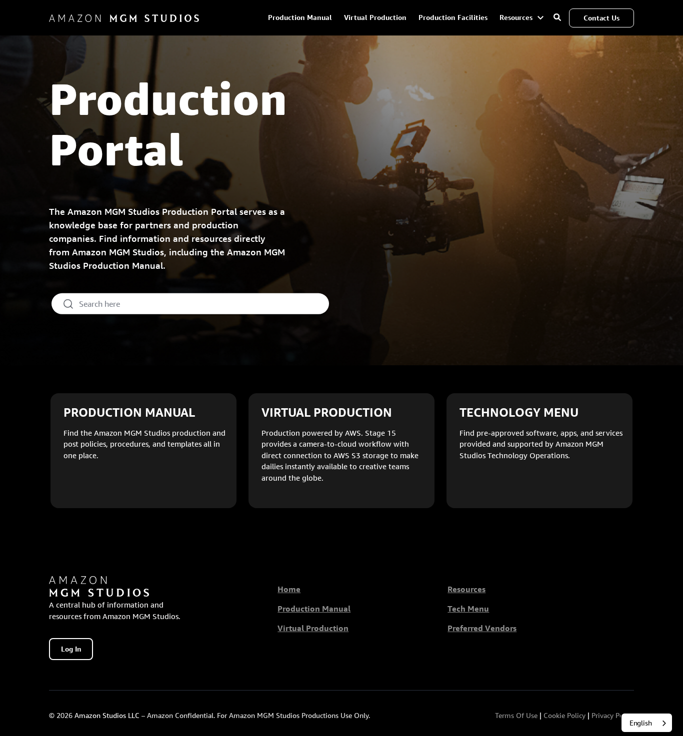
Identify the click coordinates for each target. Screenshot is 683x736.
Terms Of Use (516, 715)
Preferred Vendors (482, 628)
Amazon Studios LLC (107, 715)
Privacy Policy (613, 715)
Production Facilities (453, 17)
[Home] (124, 17)
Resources (517, 17)
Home (289, 589)
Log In (71, 649)
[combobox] (646, 723)
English (641, 723)
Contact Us (602, 17)
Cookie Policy (565, 715)
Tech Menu (468, 609)
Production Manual (300, 17)
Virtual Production (375, 17)
